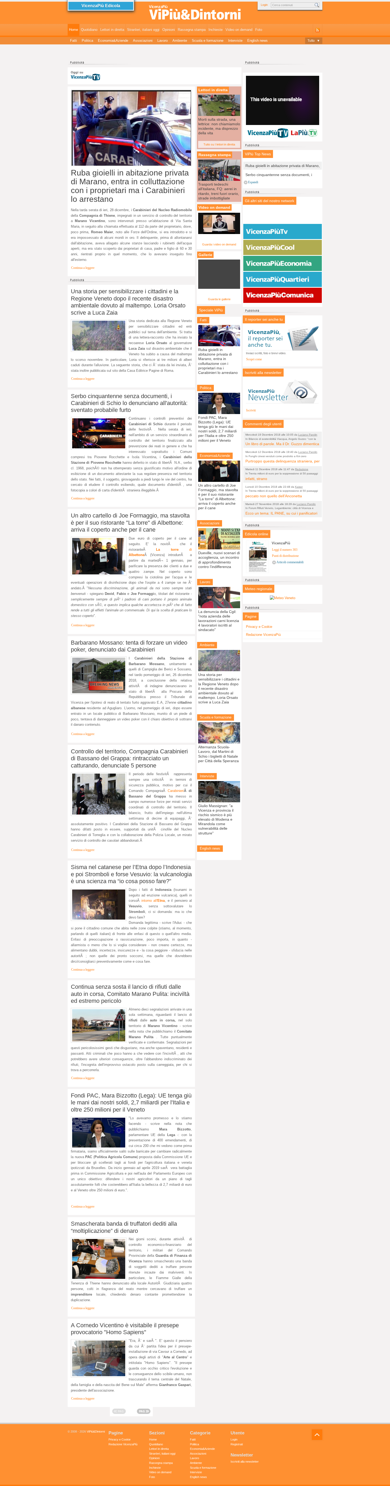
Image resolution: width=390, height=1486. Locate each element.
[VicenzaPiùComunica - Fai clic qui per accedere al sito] (282, 295)
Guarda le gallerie (219, 299)
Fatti (73, 41)
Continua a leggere (82, 268)
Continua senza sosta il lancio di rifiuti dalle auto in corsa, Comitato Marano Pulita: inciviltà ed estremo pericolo (130, 993)
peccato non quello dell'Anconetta (273, 496)
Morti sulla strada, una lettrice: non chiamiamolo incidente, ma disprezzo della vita (219, 126)
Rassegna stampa (192, 30)
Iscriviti (251, 410)
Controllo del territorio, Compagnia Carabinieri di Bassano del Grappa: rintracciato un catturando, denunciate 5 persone (129, 758)
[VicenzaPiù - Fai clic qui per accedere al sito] (282, 215)
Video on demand (239, 30)
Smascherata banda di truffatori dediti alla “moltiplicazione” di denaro (124, 1227)
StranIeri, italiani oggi (143, 30)
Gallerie (205, 255)
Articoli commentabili (290, 562)
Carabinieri (176, 791)
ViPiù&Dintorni (96, 1431)
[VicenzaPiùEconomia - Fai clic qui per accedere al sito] (282, 263)
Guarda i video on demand (219, 244)
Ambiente (179, 41)
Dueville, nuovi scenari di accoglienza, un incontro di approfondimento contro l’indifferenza (219, 560)
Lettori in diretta (112, 30)
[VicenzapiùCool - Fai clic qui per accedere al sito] (282, 247)
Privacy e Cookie (259, 627)
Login (264, 4)
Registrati (237, 1444)
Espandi (253, 182)
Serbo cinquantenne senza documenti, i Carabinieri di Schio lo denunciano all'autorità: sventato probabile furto (129, 403)
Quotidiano (89, 30)
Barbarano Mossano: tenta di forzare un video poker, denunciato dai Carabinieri (129, 646)
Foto (258, 30)
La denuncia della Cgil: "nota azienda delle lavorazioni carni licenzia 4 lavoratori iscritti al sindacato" (218, 621)
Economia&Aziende (113, 41)
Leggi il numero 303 (284, 550)
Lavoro (162, 41)
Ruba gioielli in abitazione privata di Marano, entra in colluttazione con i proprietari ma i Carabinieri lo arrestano (130, 185)
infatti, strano (256, 479)
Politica (87, 41)
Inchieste (216, 30)
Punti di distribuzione (285, 556)
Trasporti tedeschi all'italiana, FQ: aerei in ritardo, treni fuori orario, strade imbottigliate (218, 191)
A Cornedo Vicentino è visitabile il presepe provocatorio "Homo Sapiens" (125, 1328)
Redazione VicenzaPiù (263, 635)
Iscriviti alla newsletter (245, 1461)
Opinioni (168, 30)
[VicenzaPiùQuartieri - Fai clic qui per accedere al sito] (282, 279)
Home (73, 30)
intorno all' (153, 901)
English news (257, 41)
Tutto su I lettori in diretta (219, 144)
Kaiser (299, 486)
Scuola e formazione (207, 41)
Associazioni (143, 41)
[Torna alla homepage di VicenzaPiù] (195, 14)
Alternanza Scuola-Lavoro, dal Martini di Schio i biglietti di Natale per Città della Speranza (218, 754)
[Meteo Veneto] (282, 598)
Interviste (235, 41)
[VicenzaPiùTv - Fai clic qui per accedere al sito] (282, 231)
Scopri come (254, 359)
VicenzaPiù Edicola (100, 5)
